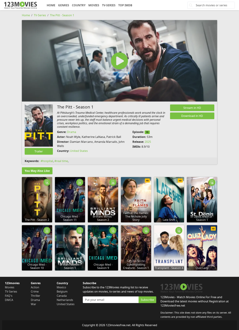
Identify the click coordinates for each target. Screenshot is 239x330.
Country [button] (79, 5)
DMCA (9, 300)
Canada (62, 296)
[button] (119, 60)
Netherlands (65, 300)
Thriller (35, 296)
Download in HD (192, 116)
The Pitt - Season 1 (62, 15)
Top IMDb (125, 5)
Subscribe (147, 300)
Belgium (62, 291)
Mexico (61, 287)
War (33, 304)
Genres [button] (63, 5)
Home (51, 5)
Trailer (38, 151)
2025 (148, 142)
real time (62, 161)
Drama (71, 132)
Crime (35, 291)
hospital (47, 161)
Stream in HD (192, 108)
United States (79, 151)
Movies (93, 5)
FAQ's (8, 296)
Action (35, 287)
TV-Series (108, 5)
